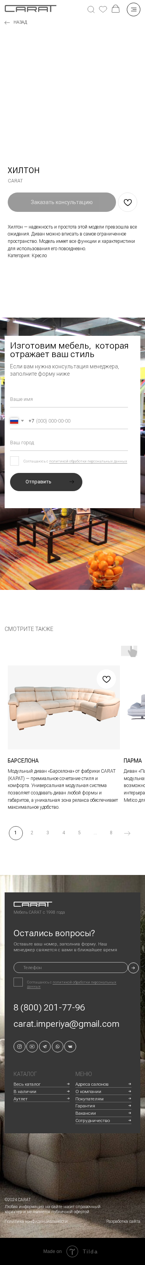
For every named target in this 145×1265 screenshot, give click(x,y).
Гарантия (85, 1106)
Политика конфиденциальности (36, 1221)
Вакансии (85, 1113)
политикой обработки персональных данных (88, 461)
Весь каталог (27, 1084)
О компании (88, 1091)
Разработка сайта (123, 1221)
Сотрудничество (92, 1120)
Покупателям (89, 1099)
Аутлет (20, 1099)
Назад (20, 22)
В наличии (25, 1091)
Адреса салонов (92, 1084)
